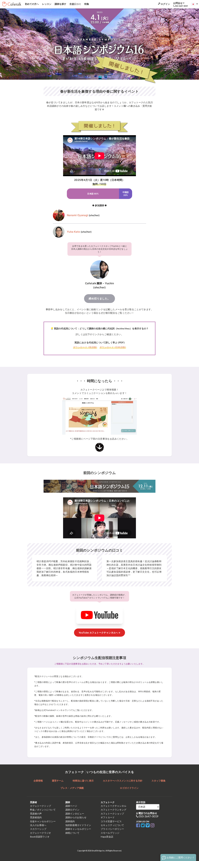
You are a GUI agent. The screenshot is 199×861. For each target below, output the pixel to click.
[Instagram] (152, 825)
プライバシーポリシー (112, 828)
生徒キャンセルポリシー (43, 821)
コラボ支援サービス (111, 821)
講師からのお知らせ (75, 817)
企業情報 (38, 780)
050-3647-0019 (148, 816)
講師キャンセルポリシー (78, 828)
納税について (72, 832)
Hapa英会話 (107, 836)
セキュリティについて (112, 825)
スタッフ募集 (158, 780)
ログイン (165, 3)
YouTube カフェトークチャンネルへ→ (99, 632)
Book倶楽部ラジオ (40, 836)
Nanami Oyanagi (77, 215)
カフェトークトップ (40, 805)
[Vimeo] (148, 825)
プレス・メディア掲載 (72, 787)
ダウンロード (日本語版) (113, 347)
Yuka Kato (73, 231)
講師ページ (71, 805)
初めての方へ (31, 3)
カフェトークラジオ (40, 832)
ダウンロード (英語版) (85, 347)
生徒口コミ (75, 3)
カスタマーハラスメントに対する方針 (122, 780)
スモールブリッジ (110, 832)
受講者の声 (36, 813)
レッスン (46, 3)
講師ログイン (72, 809)
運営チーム (58, 780)
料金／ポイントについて (43, 809)
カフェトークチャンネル (113, 805)
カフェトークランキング (113, 809)
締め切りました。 (99, 298)
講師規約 (70, 821)
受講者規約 (36, 817)
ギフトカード (108, 817)
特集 (86, 3)
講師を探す (60, 3)
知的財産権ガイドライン (78, 825)
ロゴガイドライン (129, 787)
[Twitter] (143, 825)
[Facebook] (138, 825)
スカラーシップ (38, 828)
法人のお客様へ (38, 825)
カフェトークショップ (112, 813)
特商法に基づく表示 (83, 780)
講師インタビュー (74, 813)
